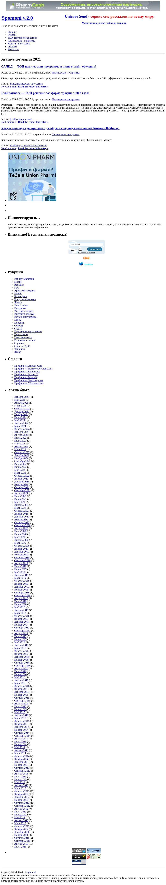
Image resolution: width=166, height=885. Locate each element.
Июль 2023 (20, 437)
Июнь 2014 (20, 744)
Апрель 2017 (21, 645)
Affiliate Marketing (24, 278)
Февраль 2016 (22, 686)
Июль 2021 (20, 496)
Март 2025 (20, 405)
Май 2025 (19, 399)
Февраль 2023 (22, 452)
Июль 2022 (20, 464)
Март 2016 (20, 683)
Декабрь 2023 (21, 431)
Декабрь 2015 (21, 691)
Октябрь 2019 (21, 557)
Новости (19, 322)
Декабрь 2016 (21, 656)
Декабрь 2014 (21, 726)
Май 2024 (19, 420)
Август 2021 (21, 493)
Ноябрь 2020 (21, 519)
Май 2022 (19, 469)
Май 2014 (19, 747)
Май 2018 (19, 607)
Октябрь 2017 (21, 627)
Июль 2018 (20, 601)
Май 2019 (19, 572)
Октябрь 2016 (21, 662)
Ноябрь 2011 (21, 835)
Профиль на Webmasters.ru (28, 383)
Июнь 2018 (20, 604)
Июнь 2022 (20, 467)
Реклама (12, 46)
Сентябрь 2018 (22, 595)
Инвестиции (21, 305)
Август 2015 (21, 703)
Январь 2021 (21, 513)
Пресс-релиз (21, 334)
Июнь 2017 (20, 639)
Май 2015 (19, 712)
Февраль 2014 (22, 756)
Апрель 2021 (21, 505)
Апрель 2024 (21, 423)
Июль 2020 (20, 531)
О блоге (12, 34)
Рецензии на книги (25, 340)
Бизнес (18, 293)
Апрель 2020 (21, 540)
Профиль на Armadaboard (28, 365)
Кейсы (17, 319)
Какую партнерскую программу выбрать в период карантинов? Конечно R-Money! (60, 128)
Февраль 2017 (22, 651)
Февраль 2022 (22, 475)
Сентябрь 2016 (22, 665)
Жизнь (18, 302)
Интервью (20, 308)
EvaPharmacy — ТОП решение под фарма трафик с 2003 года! (45, 93)
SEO (16, 287)
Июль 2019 (20, 566)
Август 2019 (21, 563)
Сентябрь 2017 (22, 630)
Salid (12, 83)
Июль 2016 (20, 671)
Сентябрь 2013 (22, 770)
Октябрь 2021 (21, 487)
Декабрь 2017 (21, 621)
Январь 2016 (21, 689)
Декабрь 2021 (21, 481)
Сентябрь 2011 (22, 840)
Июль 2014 (20, 741)
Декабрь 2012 (21, 797)
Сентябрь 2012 (22, 805)
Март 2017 (20, 648)
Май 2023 (19, 443)
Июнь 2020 (20, 534)
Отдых (18, 328)
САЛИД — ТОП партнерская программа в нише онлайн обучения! (48, 66)
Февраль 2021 (22, 510)
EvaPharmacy (17, 119)
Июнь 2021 (20, 499)
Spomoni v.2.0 (17, 18)
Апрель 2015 (21, 715)
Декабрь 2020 (21, 516)
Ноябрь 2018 (21, 589)
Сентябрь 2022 (22, 461)
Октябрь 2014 (21, 732)
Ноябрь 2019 (21, 554)
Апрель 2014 (21, 750)
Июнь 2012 (20, 814)
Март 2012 (20, 823)
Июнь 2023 (20, 440)
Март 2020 (20, 542)
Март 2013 (20, 788)
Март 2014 (20, 753)
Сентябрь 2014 (22, 735)
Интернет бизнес (23, 311)
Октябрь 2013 (21, 767)
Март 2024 (20, 426)
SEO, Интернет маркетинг (22, 37)
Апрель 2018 (21, 610)
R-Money (15, 145)
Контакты (13, 49)
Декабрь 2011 (21, 832)
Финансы (19, 349)
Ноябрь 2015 (21, 694)
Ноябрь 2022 (21, 458)
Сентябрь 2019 (22, 560)
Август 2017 (21, 633)
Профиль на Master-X (26, 374)
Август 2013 (21, 773)
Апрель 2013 (21, 785)
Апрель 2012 (21, 820)
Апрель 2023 (21, 446)
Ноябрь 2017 (21, 624)
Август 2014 (21, 738)
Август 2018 (21, 598)
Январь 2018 (21, 618)
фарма (28, 119)
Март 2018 (20, 613)
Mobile (18, 281)
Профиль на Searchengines (28, 380)
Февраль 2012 (22, 826)
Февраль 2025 (22, 408)
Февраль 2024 (22, 429)
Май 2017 (19, 642)
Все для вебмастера (25, 299)
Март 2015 (20, 718)
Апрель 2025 (21, 402)
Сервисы (19, 343)
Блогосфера (20, 296)
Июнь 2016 (20, 674)
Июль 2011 (20, 846)
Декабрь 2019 (21, 551)
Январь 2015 (21, 724)
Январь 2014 (21, 759)
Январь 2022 (21, 478)
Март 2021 (20, 507)
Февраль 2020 (22, 545)
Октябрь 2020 (21, 522)
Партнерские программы (22, 40)
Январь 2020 (21, 548)
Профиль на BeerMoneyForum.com (33, 368)
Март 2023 (20, 449)
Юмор (17, 351)
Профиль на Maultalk (25, 377)
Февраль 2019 (22, 580)
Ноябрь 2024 (21, 414)
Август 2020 (21, 528)
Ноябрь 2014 (21, 729)
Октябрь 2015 (21, 697)
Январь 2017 (21, 653)
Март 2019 (20, 578)
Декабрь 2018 (21, 586)
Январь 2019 (21, 583)
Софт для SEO (22, 346)
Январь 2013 (21, 794)
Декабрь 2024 (21, 411)
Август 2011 (21, 843)
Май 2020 (19, 537)
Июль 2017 (20, 636)
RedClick (19, 284)
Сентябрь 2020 (22, 525)
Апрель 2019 (21, 575)
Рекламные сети (23, 337)
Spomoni (31, 872)
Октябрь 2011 (21, 837)
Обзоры (18, 325)
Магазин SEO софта (19, 43)
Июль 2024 (20, 417)
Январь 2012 (21, 829)
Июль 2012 (20, 811)
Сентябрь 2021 (22, 490)
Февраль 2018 (22, 616)
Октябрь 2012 (21, 802)
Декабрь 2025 (21, 396)
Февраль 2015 (22, 721)
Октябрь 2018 (21, 592)
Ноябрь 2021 (21, 484)
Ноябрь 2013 (21, 764)
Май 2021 (19, 502)
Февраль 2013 (22, 791)
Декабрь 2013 (21, 762)
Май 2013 (19, 782)
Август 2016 (21, 668)
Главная (12, 32)
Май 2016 (19, 677)
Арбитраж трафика (24, 290)
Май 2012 (19, 817)
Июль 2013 (20, 776)
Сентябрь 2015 (22, 700)
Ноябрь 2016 (21, 659)
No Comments (8, 86)
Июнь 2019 (20, 569)
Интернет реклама (24, 314)
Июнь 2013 (20, 779)
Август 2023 (21, 434)
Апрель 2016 (21, 680)
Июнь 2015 (20, 709)
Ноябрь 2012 (21, 800)
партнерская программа (29, 83)
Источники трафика (25, 316)
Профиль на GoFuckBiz (27, 371)
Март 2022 (20, 472)
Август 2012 (21, 808)
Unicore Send (76, 16)
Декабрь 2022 (21, 455)
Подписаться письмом (86, 252)
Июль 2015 (20, 706)
